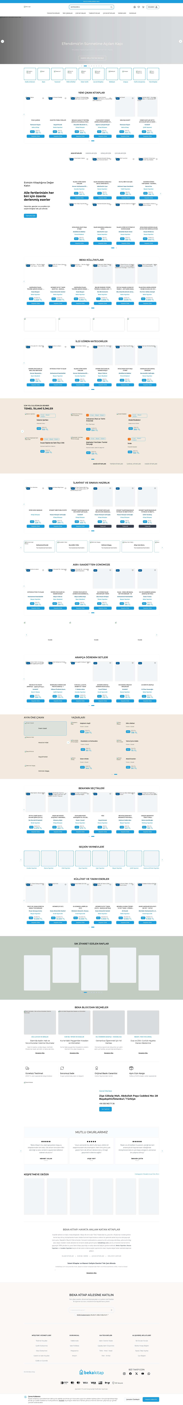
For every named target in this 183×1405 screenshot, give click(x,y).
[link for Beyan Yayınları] (117, 860)
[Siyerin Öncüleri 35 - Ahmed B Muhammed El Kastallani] (80, 579)
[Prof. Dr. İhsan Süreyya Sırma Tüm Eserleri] (36, 893)
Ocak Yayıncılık (103, 692)
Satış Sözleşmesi (41, 1351)
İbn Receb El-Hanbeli (36, 820)
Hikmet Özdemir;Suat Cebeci (58, 689)
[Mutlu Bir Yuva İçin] (125, 167)
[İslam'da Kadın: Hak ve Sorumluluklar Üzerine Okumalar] (40, 1022)
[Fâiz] (103, 802)
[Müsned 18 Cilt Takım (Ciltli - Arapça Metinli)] (103, 893)
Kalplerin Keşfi (85, 723)
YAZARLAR (132, 13)
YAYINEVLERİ (122, 13)
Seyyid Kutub (58, 124)
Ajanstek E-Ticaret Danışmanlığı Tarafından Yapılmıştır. (91, 1389)
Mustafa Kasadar (132, 447)
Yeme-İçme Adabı (132, 741)
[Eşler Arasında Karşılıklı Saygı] (102, 213)
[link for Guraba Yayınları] (31, 860)
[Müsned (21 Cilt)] (58, 893)
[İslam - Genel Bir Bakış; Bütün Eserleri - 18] (125, 579)
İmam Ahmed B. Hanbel (58, 292)
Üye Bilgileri (142, 1356)
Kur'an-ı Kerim (82, 1256)
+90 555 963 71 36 (107, 1104)
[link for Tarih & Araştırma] (139, 75)
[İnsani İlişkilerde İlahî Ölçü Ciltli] (32, 438)
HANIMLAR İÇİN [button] (91, 153)
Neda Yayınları (58, 127)
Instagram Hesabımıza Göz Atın (147, 1174)
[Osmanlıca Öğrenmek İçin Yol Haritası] (109, 1022)
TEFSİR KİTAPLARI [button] (116, 464)
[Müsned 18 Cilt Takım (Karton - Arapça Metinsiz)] (58, 274)
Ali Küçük (125, 911)
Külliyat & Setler (114, 1256)
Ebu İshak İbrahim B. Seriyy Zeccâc (125, 292)
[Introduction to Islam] (58, 355)
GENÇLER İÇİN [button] (106, 153)
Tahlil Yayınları (125, 189)
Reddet (61, 1400)
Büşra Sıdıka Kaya (80, 596)
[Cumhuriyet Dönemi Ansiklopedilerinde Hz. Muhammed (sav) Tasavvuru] (103, 107)
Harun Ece (148, 186)
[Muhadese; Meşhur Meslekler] (125, 671)
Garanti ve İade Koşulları (41, 1356)
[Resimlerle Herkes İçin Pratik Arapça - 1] (58, 671)
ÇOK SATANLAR (81, 13)
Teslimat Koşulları (41, 1341)
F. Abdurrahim (80, 689)
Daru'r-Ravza (35, 692)
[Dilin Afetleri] (120, 723)
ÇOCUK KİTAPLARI (109, 13)
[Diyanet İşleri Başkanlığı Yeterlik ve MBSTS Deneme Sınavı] (147, 497)
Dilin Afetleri (130, 723)
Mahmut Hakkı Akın (125, 820)
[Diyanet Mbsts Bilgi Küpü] (58, 497)
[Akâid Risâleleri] (122, 414)
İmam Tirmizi (147, 596)
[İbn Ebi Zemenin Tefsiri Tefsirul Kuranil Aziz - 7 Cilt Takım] (103, 274)
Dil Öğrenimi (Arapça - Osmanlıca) (109, 1037)
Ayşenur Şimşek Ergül (103, 124)
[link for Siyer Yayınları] (83, 860)
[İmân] (121, 437)
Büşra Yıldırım (102, 373)
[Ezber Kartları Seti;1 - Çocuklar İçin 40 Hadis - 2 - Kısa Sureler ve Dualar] (147, 107)
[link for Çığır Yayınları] (100, 860)
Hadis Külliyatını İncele (92, 58)
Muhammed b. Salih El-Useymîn (95, 447)
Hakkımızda (74, 1341)
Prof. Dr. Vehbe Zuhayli (147, 292)
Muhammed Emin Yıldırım (47, 446)
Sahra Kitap (35, 127)
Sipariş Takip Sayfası (141, 1351)
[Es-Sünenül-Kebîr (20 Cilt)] (80, 893)
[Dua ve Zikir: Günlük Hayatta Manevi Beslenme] (143, 1022)
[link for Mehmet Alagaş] (104, 546)
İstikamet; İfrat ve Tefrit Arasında (95, 420)
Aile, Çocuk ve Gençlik (39, 1037)
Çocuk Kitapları (98, 1256)
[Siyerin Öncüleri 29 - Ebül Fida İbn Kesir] (36, 355)
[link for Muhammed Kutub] (39, 546)
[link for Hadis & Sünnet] (30, 75)
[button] (2, 41)
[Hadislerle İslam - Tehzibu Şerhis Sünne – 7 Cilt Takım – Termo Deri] (36, 274)
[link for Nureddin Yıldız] (72, 546)
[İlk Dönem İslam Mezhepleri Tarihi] (103, 579)
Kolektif (147, 124)
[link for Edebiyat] (112, 75)
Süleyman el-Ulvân (133, 423)
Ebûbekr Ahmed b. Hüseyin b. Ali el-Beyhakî (80, 911)
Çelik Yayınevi (147, 127)
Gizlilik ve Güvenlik (41, 1361)
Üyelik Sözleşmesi (42, 1346)
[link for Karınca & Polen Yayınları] (151, 860)
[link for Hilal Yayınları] (66, 860)
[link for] (40, 324)
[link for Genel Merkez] (58, 1100)
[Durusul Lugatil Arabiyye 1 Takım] (80, 671)
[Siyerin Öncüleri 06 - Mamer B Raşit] (103, 355)
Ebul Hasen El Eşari (103, 596)
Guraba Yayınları (79, 189)
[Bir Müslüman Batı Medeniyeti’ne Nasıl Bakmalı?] (125, 802)
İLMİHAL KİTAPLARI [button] (134, 464)
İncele (50, 640)
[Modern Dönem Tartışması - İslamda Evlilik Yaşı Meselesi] (148, 167)
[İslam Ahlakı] (75, 758)
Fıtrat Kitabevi (79, 234)
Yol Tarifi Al (105, 1109)
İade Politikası (74, 1346)
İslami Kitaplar (68, 1256)
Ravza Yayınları (102, 189)
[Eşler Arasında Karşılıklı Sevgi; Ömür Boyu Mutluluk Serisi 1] (102, 167)
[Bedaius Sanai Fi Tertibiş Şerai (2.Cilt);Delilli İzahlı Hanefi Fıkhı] (80, 107)
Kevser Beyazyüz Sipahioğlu (35, 373)
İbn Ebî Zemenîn (102, 292)
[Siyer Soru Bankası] (36, 497)
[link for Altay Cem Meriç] (137, 546)
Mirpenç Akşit (58, 820)
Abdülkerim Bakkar (79, 231)
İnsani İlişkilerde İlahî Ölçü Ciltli (52, 443)
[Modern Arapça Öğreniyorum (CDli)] (103, 671)
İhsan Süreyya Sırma (35, 911)
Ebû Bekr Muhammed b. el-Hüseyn (147, 911)
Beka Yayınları (35, 294)
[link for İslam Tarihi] (85, 75)
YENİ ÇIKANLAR (68, 13)
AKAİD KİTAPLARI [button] (99, 464)
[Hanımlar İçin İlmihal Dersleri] (147, 355)
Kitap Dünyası (80, 127)
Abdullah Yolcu (41, 423)
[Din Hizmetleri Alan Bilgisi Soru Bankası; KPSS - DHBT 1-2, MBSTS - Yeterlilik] (103, 497)
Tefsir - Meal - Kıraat (105, 1351)
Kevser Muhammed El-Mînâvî (79, 186)
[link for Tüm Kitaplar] (153, 75)
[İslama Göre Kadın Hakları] (79, 167)
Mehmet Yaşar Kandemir (126, 186)
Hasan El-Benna (149, 231)
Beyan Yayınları (149, 189)
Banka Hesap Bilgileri (142, 1346)
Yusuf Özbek (102, 689)
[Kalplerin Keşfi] (75, 723)
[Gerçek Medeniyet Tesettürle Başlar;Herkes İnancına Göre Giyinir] (147, 802)
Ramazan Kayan (35, 124)
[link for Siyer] (44, 75)
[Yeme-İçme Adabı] (120, 741)
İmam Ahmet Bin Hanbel (58, 911)
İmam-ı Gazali (84, 726)
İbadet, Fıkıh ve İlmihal (143, 1037)
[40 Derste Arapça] (147, 671)
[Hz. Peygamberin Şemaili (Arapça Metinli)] (147, 579)
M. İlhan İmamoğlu (147, 689)
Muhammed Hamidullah (58, 373)
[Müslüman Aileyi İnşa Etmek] (79, 213)
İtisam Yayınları (103, 599)
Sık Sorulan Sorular (142, 1341)
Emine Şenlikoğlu (147, 820)
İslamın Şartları (42, 420)
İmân (130, 443)
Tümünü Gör (30, 216)
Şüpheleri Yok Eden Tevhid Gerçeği (96, 443)
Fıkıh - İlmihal (106, 1356)
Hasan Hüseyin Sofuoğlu (58, 514)
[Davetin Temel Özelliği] (58, 107)
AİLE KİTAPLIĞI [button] (76, 153)
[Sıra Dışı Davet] (125, 107)
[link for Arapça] (126, 75)
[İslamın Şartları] (30, 414)
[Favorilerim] (138, 7)
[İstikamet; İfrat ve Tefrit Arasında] (78, 414)
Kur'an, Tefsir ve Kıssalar (74, 1037)
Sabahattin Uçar (102, 186)
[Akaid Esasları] (120, 758)
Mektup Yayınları (147, 823)
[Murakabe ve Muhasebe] (75, 741)
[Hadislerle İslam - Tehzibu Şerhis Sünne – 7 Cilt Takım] (80, 274)
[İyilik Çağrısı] (36, 107)
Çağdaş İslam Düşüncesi (106, 1346)
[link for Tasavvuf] (57, 75)
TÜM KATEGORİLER (53, 13)
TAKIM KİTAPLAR (94, 13)
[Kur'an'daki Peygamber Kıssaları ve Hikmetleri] (74, 1022)
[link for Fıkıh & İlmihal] (71, 75)
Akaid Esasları (131, 759)
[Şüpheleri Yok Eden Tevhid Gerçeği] (78, 438)
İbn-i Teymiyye (90, 424)
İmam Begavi (35, 292)
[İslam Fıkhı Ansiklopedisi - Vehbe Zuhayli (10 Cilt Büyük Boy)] (147, 274)
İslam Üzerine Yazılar (106, 1341)
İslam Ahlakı (84, 759)
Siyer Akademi (35, 376)
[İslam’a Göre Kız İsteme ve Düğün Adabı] (125, 213)
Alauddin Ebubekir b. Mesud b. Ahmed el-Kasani (80, 124)
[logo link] (37, 7)
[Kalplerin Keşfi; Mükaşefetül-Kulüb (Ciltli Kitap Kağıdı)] (80, 802)
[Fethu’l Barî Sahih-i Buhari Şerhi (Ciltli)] (36, 802)
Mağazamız (74, 1351)
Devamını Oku (39, 1053)
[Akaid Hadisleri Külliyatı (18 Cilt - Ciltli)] (147, 893)
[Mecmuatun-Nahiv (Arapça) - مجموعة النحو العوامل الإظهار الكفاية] (36, 671)
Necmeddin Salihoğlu (147, 373)
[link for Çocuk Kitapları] (98, 75)
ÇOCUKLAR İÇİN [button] (120, 153)
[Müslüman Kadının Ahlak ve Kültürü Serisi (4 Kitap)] (148, 213)
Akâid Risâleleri (134, 420)
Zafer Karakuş (147, 514)
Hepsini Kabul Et (151, 1399)
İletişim (74, 1356)
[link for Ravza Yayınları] (49, 860)
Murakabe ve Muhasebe (89, 741)
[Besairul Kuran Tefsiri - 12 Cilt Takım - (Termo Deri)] (125, 893)
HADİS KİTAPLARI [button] (151, 464)
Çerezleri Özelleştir (132, 1399)
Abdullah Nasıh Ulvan (126, 231)
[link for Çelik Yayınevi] (134, 860)
